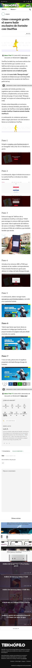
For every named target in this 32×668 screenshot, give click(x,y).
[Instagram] (30, 1)
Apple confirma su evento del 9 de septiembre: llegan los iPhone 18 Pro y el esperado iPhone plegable (19, 523)
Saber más (24, 58)
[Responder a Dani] (3, 463)
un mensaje (24, 658)
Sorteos (12, 661)
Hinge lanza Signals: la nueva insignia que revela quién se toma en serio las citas (18, 540)
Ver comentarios (10, 420)
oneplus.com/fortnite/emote (17, 144)
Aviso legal (18, 661)
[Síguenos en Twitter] (4, 443)
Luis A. (29, 33)
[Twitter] (24, 1)
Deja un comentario (17, 451)
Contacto (28, 661)
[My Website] (9, 443)
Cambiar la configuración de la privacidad (21, 665)
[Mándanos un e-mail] (7, 443)
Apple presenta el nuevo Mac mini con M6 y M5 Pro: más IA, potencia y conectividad (18, 552)
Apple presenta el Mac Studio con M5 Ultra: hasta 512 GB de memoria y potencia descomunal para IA (19, 546)
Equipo (23, 661)
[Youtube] (28, 1)
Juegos (7, 14)
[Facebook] (26, 1)
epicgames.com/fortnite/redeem (12, 299)
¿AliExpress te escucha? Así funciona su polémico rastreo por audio (18, 529)
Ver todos (15, 628)
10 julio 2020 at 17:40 (10, 455)
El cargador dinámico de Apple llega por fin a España (19, 534)
